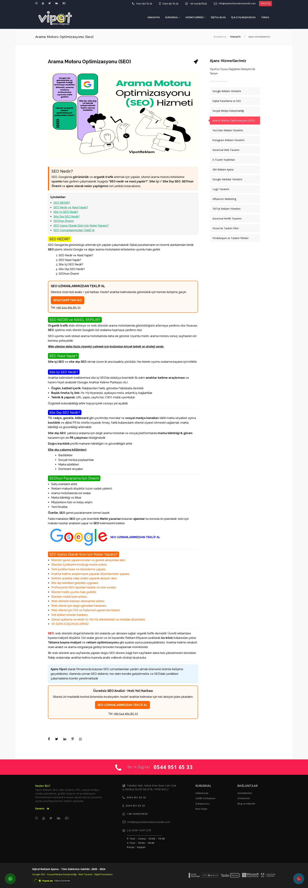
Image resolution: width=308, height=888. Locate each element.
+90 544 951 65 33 (68, 307)
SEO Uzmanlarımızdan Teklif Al (73, 230)
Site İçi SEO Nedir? (65, 212)
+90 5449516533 (198, 3)
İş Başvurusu (202, 803)
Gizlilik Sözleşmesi (205, 798)
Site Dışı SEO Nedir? (66, 216)
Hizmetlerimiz (244, 793)
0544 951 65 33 (144, 3)
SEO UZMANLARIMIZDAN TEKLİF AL (122, 705)
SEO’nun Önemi (63, 221)
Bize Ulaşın (201, 808)
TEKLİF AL (265, 3)
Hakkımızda (202, 793)
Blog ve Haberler (246, 803)
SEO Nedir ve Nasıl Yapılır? (70, 207)
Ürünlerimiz (243, 798)
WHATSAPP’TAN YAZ (67, 300)
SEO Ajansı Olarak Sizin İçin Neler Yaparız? (81, 225)
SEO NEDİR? (61, 202)
